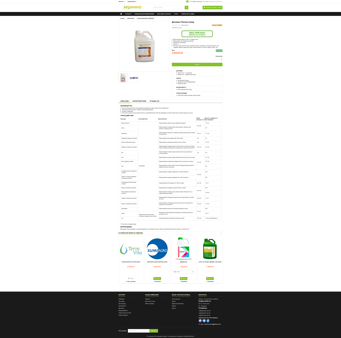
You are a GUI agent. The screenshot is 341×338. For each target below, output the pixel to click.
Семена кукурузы (123, 315)
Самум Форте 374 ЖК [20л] (131, 262)
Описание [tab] (124, 101)
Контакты (202, 295)
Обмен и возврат (149, 303)
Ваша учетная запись (181, 295)
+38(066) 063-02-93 (204, 311)
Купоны (174, 308)
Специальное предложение (144, 14)
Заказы (174, 301)
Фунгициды (122, 301)
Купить (197, 64)
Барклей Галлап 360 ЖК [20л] (157, 262)
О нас (176, 14)
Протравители (122, 306)
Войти (204, 1)
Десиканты (121, 308)
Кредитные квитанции (177, 303)
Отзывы (154, 101)
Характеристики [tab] (139, 101)
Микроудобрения (123, 310)
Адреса (174, 306)
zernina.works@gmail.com (212, 324)
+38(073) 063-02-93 (204, 315)
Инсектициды (122, 303)
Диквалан (183, 262)
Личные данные (176, 299)
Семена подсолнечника (125, 313)
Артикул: (214, 25)
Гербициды (121, 299)
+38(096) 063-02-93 (204, 313)
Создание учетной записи (215, 1)
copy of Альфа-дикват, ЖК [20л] (210, 262)
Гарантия (147, 299)
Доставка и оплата (164, 14)
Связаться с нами (187, 14)
